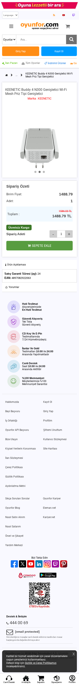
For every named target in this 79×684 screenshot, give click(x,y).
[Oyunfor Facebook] (15, 564)
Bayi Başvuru (12, 411)
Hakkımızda (12, 401)
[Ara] (71, 39)
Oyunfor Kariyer (52, 498)
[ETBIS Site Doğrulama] (39, 607)
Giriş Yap (48, 411)
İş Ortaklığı (11, 420)
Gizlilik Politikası (14, 476)
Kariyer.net (49, 517)
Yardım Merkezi (14, 545)
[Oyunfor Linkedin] (39, 564)
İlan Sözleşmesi (14, 457)
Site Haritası (50, 448)
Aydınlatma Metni (15, 486)
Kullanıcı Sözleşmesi (55, 439)
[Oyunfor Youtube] (31, 564)
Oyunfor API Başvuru (17, 429)
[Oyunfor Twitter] (23, 564)
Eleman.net (49, 507)
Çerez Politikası (14, 467)
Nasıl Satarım (13, 526)
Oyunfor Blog (12, 507)
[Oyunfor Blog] (54, 15)
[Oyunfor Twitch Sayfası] (73, 15)
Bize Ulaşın (11, 439)
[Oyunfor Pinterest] (64, 564)
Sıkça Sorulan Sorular (17, 498)
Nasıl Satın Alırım (15, 517)
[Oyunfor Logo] (39, 26)
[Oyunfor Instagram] (48, 564)
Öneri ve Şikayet (14, 535)
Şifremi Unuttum (52, 429)
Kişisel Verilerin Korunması (20, 448)
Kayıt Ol (47, 401)
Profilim (47, 420)
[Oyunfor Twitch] (56, 564)
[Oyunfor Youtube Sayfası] (63, 15)
